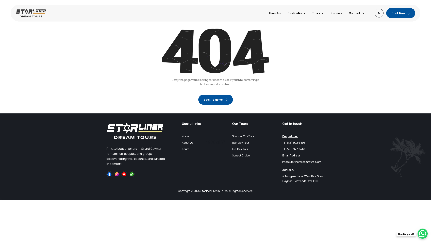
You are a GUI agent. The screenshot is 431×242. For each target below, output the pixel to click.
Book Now (398, 13)
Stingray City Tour (243, 136)
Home (185, 136)
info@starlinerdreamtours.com (301, 162)
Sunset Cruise (241, 155)
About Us (275, 13)
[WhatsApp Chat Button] (423, 234)
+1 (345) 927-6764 (294, 149)
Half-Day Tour (240, 143)
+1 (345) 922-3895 (293, 143)
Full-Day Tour (240, 149)
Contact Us (356, 13)
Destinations (296, 13)
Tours (316, 13)
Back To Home (213, 100)
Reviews (336, 13)
